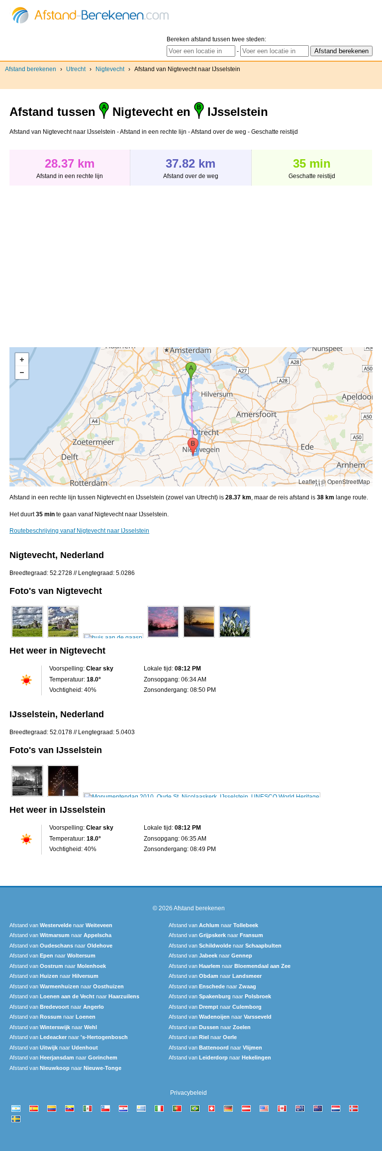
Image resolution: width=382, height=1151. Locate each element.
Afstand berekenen (30, 69)
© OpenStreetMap (345, 481)
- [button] (21, 372)
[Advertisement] (93, 261)
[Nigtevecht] (27, 637)
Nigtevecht (110, 69)
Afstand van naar (60, 925)
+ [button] (21, 359)
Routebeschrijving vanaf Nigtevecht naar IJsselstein (79, 530)
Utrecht (76, 69)
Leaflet (307, 481)
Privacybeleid (188, 1092)
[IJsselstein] (27, 796)
